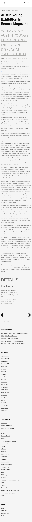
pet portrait (3, 477)
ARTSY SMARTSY (12, 58)
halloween (3, 449)
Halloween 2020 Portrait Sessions (9, 338)
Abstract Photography (6, 425)
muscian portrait (5, 462)
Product (3, 485)
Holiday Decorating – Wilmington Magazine (12, 341)
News (2, 472)
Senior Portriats (5, 488)
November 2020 (5, 358)
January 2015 (4, 387)
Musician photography (6, 464)
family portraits (5, 444)
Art (6, 58)
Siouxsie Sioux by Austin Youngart (10, 490)
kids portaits (4, 456)
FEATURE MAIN (22, 58)
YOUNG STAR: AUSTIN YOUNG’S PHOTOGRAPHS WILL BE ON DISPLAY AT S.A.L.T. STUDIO (15, 42)
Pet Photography (5, 475)
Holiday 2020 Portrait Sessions (9, 336)
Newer (6, 315)
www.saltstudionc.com (6, 303)
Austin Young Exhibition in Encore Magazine (14, 19)
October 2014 (4, 390)
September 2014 (5, 392)
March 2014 (4, 403)
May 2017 (3, 369)
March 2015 (4, 382)
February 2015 (4, 384)
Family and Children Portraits (8, 441)
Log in (2, 508)
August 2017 (4, 366)
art (2, 10)
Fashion (3, 446)
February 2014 (4, 405)
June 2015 (3, 377)
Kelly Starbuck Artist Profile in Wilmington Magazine (14, 333)
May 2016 (3, 371)
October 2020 (4, 361)
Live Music (3, 459)
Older (26, 315)
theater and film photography (8, 493)
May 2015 (3, 379)
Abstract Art (4, 423)
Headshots (3, 451)
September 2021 (5, 356)
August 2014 (4, 395)
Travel (2, 495)
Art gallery (6, 10)
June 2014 (3, 397)
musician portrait (5, 467)
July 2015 (3, 374)
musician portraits (5, 469)
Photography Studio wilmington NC (10, 480)
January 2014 (4, 408)
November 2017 (5, 364)
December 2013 (5, 410)
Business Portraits (5, 436)
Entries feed (4, 510)
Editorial (3, 438)
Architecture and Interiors (7, 428)
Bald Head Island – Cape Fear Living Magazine (13, 343)
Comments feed (5, 513)
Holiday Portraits (5, 454)
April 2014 (3, 400)
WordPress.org (5, 516)
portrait (2, 482)
